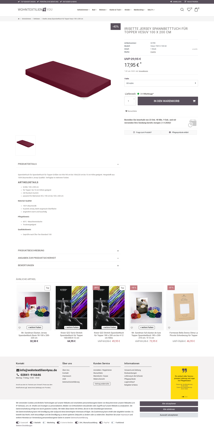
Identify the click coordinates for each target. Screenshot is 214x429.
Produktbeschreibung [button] (31, 250)
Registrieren (192, 2)
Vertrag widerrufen (102, 384)
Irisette (153, 52)
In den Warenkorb (166, 101)
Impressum (66, 376)
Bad (94, 10)
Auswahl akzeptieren (169, 415)
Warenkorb (97, 376)
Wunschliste (132, 111)
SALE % (151, 10)
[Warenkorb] (196, 9)
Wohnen (102, 10)
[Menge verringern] (134, 103)
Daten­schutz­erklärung (71, 382)
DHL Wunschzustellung (88, 423)
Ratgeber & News (69, 2)
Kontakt (65, 373)
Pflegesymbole (130, 379)
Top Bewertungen (28, 2)
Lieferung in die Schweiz (133, 376)
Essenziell (24, 423)
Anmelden (177, 2)
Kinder (127, 10)
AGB (64, 379)
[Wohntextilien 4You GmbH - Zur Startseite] (35, 9)
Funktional (120, 423)
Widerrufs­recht (99, 379)
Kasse (105, 376)
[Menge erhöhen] (134, 99)
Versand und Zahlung (132, 370)
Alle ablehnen (169, 409)
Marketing (51, 423)
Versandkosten (143, 71)
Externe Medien (67, 423)
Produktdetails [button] (27, 164)
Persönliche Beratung (48, 2)
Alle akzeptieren (169, 403)
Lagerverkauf (129, 382)
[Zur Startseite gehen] (18, 19)
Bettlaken (37, 19)
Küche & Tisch (115, 10)
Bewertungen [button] (26, 265)
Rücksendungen (130, 373)
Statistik (37, 423)
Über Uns (65, 370)
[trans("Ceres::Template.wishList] (189, 9)
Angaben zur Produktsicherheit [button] (37, 258)
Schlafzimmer (83, 10)
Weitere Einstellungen (24, 426)
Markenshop (139, 10)
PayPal (106, 423)
